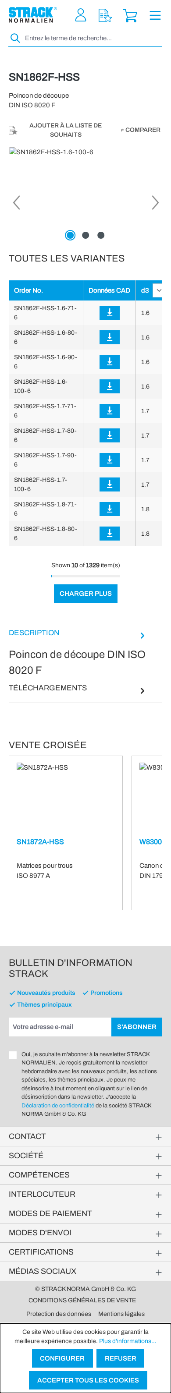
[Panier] (130, 15)
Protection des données (58, 1314)
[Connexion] (110, 313)
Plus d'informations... (128, 1341)
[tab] (78, 652)
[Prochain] (155, 205)
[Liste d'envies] (105, 15)
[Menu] (155, 15)
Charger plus (86, 593)
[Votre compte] (80, 15)
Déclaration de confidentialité (57, 1106)
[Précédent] (15, 205)
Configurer (62, 1358)
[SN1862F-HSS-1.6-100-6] (85, 196)
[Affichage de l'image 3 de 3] (100, 235)
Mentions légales (121, 1314)
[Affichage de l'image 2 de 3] (85, 235)
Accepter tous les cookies (88, 1380)
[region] (85, 196)
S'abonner (137, 1026)
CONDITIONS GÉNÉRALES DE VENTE (82, 1300)
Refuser (120, 1358)
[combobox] (92, 38)
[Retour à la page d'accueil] (33, 15)
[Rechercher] (15, 38)
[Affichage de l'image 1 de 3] (70, 235)
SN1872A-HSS (40, 841)
